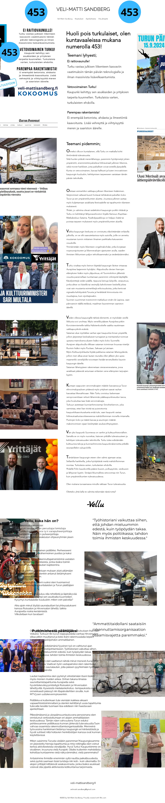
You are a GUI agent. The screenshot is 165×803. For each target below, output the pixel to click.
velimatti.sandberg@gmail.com (82, 789)
